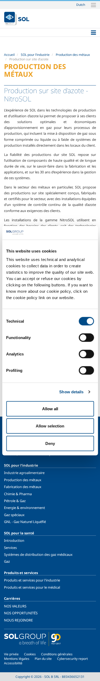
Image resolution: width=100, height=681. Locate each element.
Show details (71, 392)
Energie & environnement (24, 507)
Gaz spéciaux (14, 514)
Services (10, 547)
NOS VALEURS (15, 606)
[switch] (86, 337)
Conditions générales (57, 654)
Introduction (14, 540)
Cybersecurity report (72, 658)
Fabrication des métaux (22, 486)
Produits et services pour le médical (32, 587)
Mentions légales (16, 658)
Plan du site (43, 658)
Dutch (80, 4)
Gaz (7, 561)
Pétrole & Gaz (15, 500)
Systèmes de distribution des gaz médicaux (38, 554)
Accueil (9, 54)
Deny (50, 443)
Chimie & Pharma (18, 493)
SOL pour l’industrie (35, 54)
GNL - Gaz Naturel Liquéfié (25, 521)
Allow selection (50, 426)
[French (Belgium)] (16, 18)
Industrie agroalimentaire (24, 472)
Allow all (50, 408)
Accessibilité (13, 663)
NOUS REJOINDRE (18, 620)
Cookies (30, 654)
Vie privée (11, 654)
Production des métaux (73, 54)
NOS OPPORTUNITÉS (21, 613)
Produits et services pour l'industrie (32, 580)
